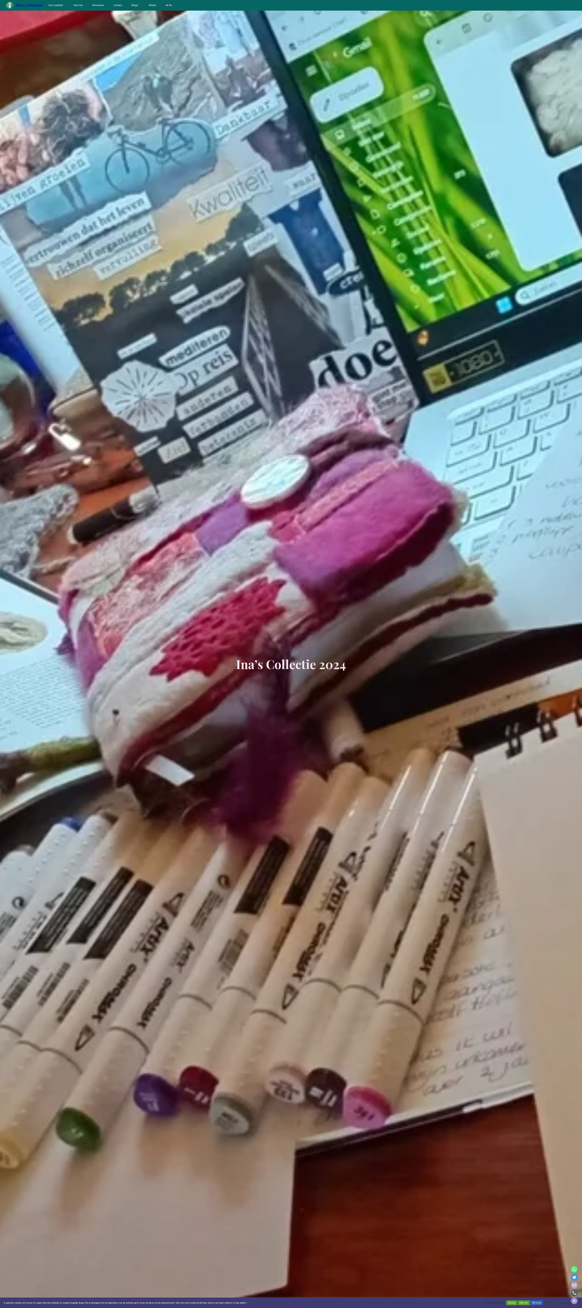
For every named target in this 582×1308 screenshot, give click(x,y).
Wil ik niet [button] (536, 1303)
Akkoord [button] (511, 1303)
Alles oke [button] (524, 1303)
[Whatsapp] (574, 1269)
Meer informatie (551, 1303)
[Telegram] (574, 1277)
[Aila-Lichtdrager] (9, 5)
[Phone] (574, 1293)
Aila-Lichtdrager (29, 5)
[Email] (574, 1285)
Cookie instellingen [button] (494, 1303)
